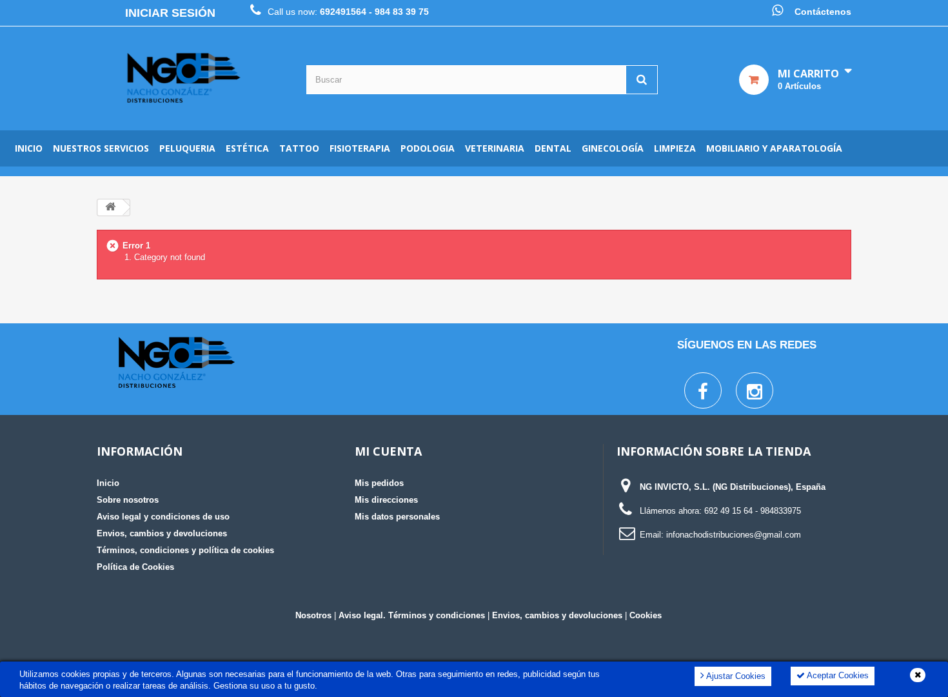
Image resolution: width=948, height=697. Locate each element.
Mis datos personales (397, 516)
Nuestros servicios (101, 148)
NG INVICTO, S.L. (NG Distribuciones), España (732, 487)
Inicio (29, 148)
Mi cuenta (388, 451)
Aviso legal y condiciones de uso (163, 516)
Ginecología (613, 148)
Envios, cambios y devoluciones (162, 533)
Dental (553, 148)
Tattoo (299, 148)
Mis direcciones (386, 500)
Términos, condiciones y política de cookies (185, 550)
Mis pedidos (379, 483)
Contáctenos (823, 11)
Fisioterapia (360, 148)
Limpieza (675, 148)
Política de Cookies (135, 567)
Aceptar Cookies (837, 675)
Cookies (645, 615)
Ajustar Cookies (734, 676)
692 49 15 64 (728, 511)
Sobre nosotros (128, 500)
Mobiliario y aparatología (774, 148)
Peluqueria (187, 148)
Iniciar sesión (170, 12)
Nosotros (313, 615)
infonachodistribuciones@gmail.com (733, 535)
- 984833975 (778, 511)
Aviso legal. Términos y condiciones (412, 615)
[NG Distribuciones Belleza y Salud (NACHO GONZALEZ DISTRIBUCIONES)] (184, 78)
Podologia (427, 148)
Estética (247, 148)
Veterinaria (494, 148)
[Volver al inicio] (110, 207)
